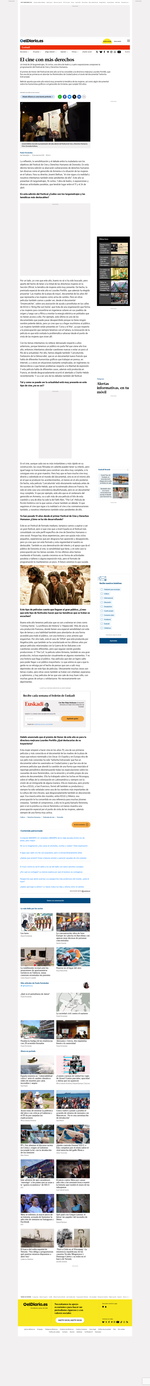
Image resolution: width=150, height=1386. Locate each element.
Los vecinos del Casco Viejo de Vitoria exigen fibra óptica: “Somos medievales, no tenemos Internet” (104, 261)
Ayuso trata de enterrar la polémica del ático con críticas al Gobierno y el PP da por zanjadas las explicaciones (37, 1114)
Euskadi (26, 47)
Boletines (79, 1332)
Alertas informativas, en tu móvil (113, 387)
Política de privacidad (104, 1329)
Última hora (103, 239)
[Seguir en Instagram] (114, 1322)
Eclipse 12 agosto (43, 1297)
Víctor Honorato (61, 1153)
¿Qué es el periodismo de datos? (35, 994)
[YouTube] (119, 52)
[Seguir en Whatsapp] (124, 1322)
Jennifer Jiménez (61, 1262)
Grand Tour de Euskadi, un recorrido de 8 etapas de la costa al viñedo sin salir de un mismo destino (105, 479)
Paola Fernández (26, 153)
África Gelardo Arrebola (64, 1083)
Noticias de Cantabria (103, 1297)
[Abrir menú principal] (128, 41)
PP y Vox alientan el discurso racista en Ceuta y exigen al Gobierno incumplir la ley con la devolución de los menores (37, 1149)
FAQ (114, 1329)
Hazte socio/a (107, 41)
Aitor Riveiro (25, 1155)
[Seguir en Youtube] (117, 1322)
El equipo (40, 1329)
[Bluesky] (101, 52)
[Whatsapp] (60, 97)
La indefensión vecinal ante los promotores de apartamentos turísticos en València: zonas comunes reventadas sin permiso (35, 971)
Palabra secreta (112, 1297)
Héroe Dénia (85, 2)
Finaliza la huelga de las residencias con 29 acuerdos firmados (37, 1042)
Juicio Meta (78, 2)
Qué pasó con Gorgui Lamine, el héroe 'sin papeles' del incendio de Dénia (71, 1217)
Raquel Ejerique (78, 1083)
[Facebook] (104, 52)
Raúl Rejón (24, 1086)
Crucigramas (35, 1297)
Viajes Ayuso (49, 2)
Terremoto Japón (125, 2)
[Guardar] (84, 97)
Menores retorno (58, 2)
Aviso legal (92, 1329)
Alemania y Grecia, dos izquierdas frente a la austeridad (71, 1042)
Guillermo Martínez (27, 1259)
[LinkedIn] (79, 97)
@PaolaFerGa (27, 986)
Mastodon (98, 1332)
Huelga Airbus (102, 2)
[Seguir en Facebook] (109, 1322)
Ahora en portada (28, 1051)
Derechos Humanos (34, 817)
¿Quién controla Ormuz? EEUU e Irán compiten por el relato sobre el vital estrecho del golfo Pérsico (72, 1147)
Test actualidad (93, 1297)
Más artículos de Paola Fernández (35, 983)
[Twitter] (97, 52)
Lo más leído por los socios (32, 908)
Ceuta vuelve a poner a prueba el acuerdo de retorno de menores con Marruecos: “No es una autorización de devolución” (72, 1114)
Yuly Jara (87, 1083)
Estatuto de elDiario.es (67, 1329)
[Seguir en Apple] (106, 1307)
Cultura (22, 817)
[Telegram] (108, 52)
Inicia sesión (117, 41)
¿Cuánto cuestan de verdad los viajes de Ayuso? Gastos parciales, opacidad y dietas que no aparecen (73, 1078)
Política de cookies (54, 1332)
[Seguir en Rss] (127, 1322)
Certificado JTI (89, 1332)
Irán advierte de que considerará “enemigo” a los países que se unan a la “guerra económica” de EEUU (37, 1182)
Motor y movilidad (127, 1297)
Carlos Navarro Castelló (28, 978)
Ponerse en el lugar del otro (68, 968)
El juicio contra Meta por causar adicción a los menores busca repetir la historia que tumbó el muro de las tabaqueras (72, 1184)
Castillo (50, 1297)
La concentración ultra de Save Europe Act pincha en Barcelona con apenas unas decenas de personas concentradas (73, 937)
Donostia (60, 817)
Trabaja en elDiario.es (51, 1329)
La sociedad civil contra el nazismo (72, 1013)
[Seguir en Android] (103, 1307)
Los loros (25, 933)
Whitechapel (104, 295)
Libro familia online (70, 1297)
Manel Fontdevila (26, 936)
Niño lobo (117, 2)
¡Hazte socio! (87, 52)
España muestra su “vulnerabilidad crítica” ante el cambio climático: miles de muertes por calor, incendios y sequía (36, 1079)
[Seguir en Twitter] (106, 1322)
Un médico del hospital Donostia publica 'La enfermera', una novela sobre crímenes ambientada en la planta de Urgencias (105, 274)
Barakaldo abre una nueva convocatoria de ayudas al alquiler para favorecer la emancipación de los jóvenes (105, 493)
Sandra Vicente (61, 943)
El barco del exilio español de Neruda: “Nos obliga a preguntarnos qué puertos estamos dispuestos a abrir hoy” (37, 1253)
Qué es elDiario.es (29, 1329)
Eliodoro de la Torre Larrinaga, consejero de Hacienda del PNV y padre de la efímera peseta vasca (104, 249)
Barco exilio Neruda (93, 2)
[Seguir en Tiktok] (121, 1322)
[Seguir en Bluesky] (103, 1322)
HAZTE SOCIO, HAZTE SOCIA (70, 1320)
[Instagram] (111, 52)
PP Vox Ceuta (66, 2)
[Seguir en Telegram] (111, 1322)
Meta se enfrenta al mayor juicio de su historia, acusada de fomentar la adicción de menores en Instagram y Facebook (37, 1218)
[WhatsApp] (115, 52)
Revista (72, 1332)
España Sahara (110, 2)
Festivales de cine (48, 817)
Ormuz (72, 2)
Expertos (119, 1297)
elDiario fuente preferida (59, 1297)
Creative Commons (81, 1329)
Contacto (65, 1332)
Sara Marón (60, 1120)
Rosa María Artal (61, 971)
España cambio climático (39, 2)
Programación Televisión (82, 1297)
